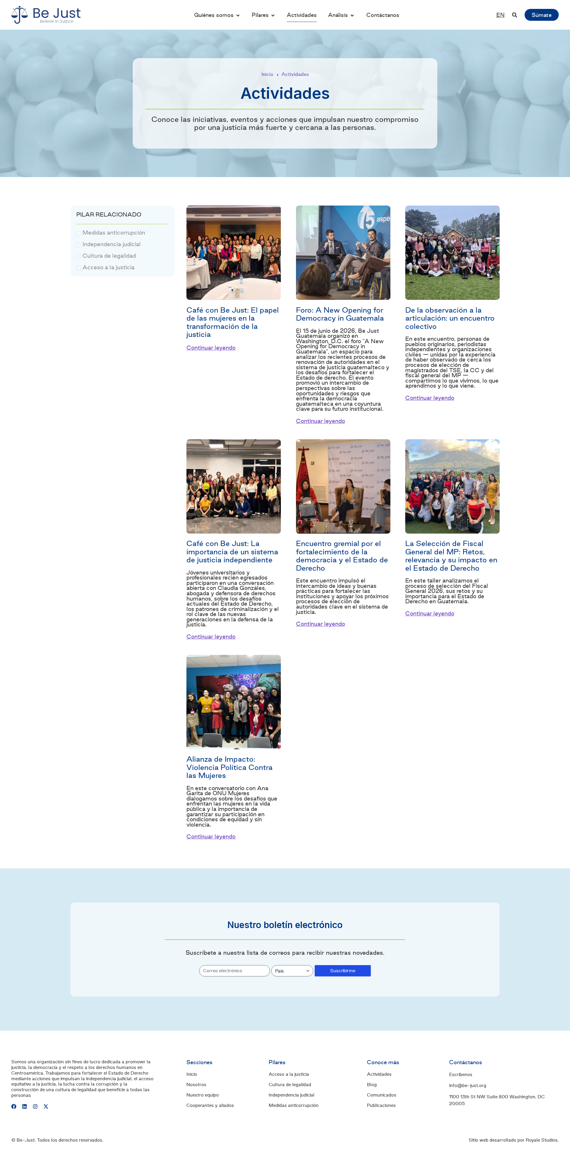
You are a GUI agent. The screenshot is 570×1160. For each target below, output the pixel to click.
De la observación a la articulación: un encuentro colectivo (450, 318)
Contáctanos (382, 14)
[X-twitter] (45, 1106)
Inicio (267, 74)
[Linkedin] (24, 1106)
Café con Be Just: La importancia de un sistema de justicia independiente (232, 551)
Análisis (338, 14)
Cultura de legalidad (290, 1085)
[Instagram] (35, 1106)
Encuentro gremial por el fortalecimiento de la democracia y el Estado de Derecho (342, 555)
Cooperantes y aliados (210, 1105)
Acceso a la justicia (289, 1074)
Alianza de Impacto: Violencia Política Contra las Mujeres (229, 767)
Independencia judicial (291, 1095)
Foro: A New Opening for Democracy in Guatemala (340, 314)
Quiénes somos (214, 14)
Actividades (302, 14)
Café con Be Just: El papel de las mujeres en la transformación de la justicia (232, 322)
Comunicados (381, 1095)
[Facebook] (13, 1106)
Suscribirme (342, 971)
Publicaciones (381, 1105)
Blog (372, 1085)
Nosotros (196, 1085)
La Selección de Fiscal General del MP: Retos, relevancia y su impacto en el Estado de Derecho (451, 555)
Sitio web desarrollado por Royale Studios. (514, 1140)
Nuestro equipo (202, 1095)
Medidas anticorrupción (294, 1105)
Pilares (260, 14)
